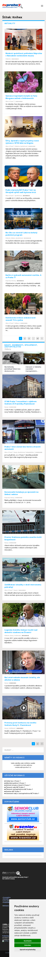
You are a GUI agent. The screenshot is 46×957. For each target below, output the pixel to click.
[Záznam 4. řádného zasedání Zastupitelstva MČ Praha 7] (34, 358)
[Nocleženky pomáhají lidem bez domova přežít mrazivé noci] (13, 358)
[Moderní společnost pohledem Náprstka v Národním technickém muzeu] (23, 39)
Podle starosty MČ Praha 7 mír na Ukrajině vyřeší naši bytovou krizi (21, 191)
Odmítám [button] (27, 945)
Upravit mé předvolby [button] (28, 949)
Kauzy (6, 407)
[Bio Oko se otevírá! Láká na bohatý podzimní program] (23, 218)
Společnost (23, 146)
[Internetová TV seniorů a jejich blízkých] (23, 840)
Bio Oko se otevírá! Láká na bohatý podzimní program (21, 233)
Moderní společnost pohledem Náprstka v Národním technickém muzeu (24, 54)
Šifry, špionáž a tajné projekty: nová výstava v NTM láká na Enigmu (22, 142)
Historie (8, 59)
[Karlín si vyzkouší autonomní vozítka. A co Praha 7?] (23, 261)
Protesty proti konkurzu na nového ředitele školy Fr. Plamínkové (20, 724)
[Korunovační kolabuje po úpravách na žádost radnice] (23, 477)
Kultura (13, 238)
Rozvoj (14, 281)
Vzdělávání (12, 728)
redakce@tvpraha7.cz (23, 767)
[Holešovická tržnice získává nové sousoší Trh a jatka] (23, 303)
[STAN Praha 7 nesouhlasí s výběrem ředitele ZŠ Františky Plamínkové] (23, 386)
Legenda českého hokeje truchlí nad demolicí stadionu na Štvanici (20, 631)
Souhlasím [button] (28, 941)
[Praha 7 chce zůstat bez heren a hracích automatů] (23, 431)
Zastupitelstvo (29, 452)
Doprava (8, 281)
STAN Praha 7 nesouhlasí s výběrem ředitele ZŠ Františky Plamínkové (20, 402)
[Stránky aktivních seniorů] (23, 822)
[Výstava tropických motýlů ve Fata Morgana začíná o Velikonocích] (23, 82)
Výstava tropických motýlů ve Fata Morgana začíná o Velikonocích (21, 97)
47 (38, 338)
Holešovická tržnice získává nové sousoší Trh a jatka (21, 319)
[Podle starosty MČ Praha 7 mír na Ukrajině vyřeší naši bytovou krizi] (23, 176)
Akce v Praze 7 (10, 101)
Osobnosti (17, 635)
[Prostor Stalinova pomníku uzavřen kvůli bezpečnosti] (23, 522)
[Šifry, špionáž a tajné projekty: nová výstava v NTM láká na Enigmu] (23, 126)
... (33, 338)
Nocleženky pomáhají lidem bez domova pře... (12, 369)
